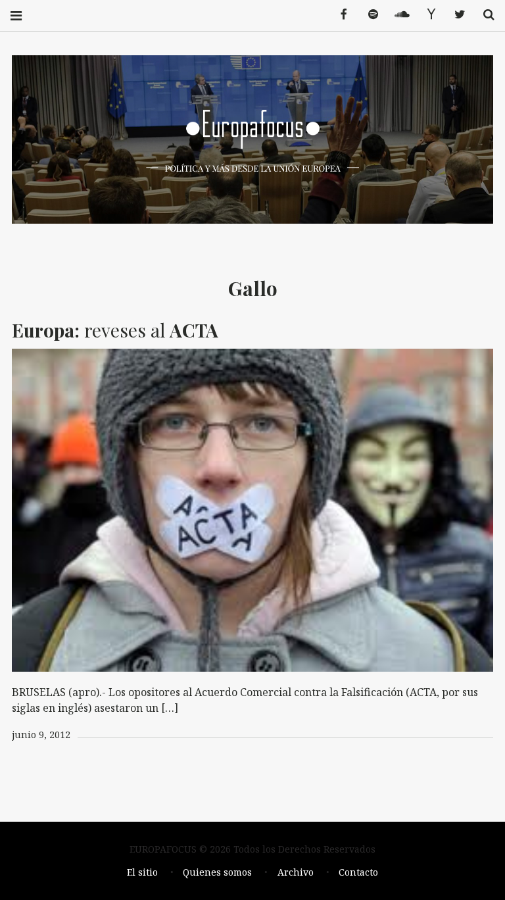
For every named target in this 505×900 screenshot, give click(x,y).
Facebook (339, 14)
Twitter (455, 14)
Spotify (368, 14)
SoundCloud (397, 14)
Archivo (295, 872)
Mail (426, 14)
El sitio (142, 872)
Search (484, 14)
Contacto (358, 872)
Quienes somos (217, 872)
